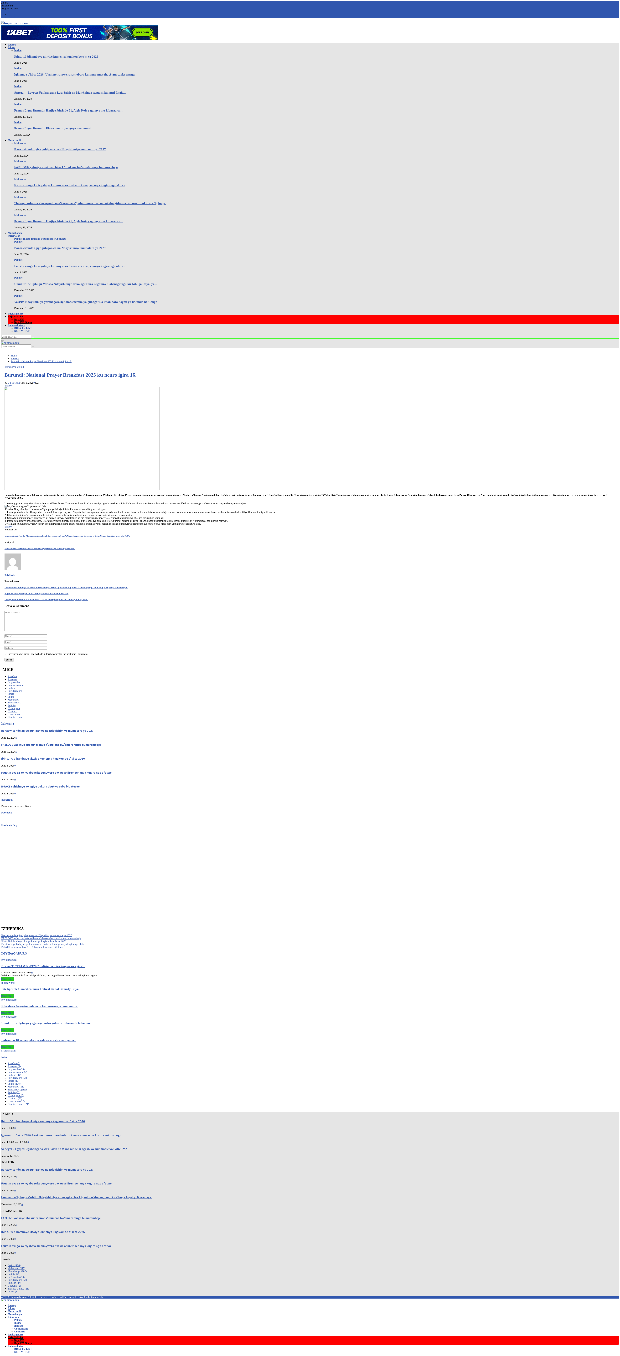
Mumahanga (15, 233)
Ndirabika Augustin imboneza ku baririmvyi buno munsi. (39, 1006)
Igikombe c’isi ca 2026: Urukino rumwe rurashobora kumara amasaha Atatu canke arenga (74, 74)
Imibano (9, 367)
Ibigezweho (14, 235)
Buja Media (14, 382)
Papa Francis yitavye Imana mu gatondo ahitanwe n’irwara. (36, 593)
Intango (12, 44)
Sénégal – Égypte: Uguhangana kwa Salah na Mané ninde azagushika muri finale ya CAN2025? (64, 1149)
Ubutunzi (12, 711)
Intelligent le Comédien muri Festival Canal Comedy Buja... (40, 989)
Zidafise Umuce (16, 717)
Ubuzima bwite (15, 14)
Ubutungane (14, 708)
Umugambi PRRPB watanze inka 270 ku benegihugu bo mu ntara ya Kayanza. (46, 599)
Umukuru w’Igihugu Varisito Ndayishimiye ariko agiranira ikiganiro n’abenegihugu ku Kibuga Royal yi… (85, 284)
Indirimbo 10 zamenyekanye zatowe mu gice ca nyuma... (38, 1040)
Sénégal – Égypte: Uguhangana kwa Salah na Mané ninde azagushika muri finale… (70, 92)
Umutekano (14, 714)
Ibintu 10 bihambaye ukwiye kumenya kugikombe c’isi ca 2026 (56, 56)
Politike (18, 241)
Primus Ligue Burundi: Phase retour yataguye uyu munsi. (52, 128)
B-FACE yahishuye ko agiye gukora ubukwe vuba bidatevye (40, 786)
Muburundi (14, 140)
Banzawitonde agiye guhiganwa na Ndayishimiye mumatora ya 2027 (60, 149)
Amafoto (12, 676)
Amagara (12, 679)
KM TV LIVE (22, 331)
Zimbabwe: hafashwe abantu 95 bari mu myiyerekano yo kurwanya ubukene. (40, 548)
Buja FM (19, 319)
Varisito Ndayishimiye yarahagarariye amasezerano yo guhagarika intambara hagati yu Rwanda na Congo (85, 302)
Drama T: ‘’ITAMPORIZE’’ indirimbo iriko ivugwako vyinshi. (43, 966)
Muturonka (13, 16)
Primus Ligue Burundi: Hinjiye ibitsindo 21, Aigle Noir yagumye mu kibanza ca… (68, 110)
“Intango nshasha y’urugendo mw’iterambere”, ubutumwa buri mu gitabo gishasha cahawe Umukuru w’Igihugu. (90, 203)
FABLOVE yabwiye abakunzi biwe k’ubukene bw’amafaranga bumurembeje (66, 167)
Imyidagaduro (15, 313)
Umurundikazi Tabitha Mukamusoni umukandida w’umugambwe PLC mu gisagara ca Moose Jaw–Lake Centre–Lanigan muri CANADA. (67, 536)
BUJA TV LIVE (23, 328)
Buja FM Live (15, 316)
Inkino (11, 47)
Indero (11, 693)
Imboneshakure (16, 325)
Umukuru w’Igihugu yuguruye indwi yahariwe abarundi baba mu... (46, 1023)
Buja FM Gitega (23, 322)
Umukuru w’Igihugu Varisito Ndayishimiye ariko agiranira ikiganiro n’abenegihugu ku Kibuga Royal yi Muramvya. (66, 587)
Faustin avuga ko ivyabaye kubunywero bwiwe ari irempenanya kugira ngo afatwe (69, 185)
